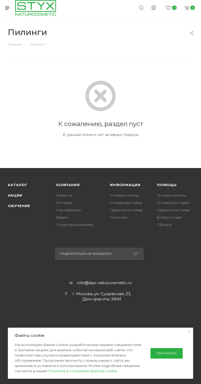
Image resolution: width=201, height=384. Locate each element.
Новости (64, 195)
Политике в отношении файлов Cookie (82, 371)
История (64, 203)
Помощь (167, 185)
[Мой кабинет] (153, 8)
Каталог (17, 185)
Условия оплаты (124, 195)
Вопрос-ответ (169, 217)
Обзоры (164, 225)
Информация (125, 185)
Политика (118, 217)
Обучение (19, 206)
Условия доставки (126, 203)
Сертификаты (68, 210)
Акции (15, 195)
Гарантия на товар (126, 210)
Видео (62, 217)
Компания (68, 185)
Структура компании (74, 225)
